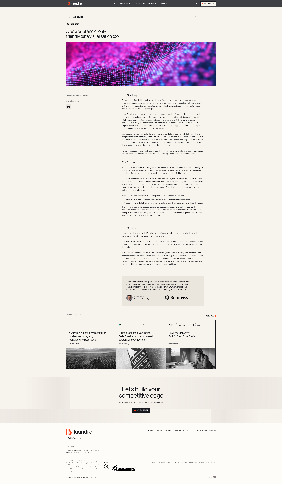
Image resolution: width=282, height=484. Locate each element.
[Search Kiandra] (197, 3)
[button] (112, 3)
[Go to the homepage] (79, 431)
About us (164, 3)
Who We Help (125, 3)
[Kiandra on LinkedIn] (212, 477)
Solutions (112, 3)
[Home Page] (74, 3)
